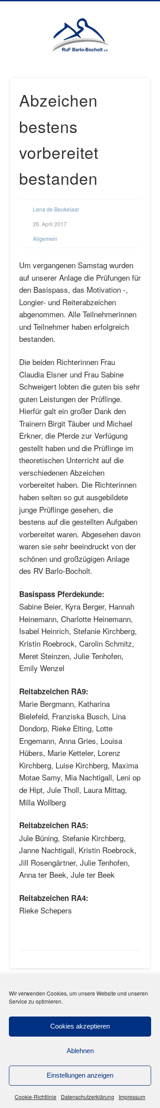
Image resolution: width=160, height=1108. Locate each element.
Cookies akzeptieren (80, 1026)
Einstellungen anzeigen (80, 1075)
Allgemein (45, 238)
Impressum (132, 1096)
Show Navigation (142, 75)
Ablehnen (80, 1050)
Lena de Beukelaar (56, 209)
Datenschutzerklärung (87, 1096)
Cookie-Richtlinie (35, 1096)
